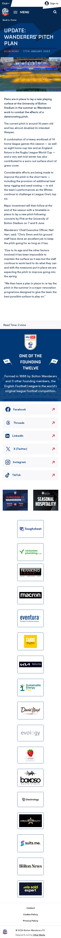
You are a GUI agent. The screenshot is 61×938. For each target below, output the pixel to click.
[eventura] (30, 618)
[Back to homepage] (5, 12)
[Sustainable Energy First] (30, 687)
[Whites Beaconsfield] (30, 755)
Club (5, 3)
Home (13, 20)
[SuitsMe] (30, 843)
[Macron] (30, 595)
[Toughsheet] (30, 529)
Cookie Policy (30, 914)
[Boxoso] (30, 777)
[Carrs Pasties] (30, 641)
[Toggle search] (55, 12)
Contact (30, 908)
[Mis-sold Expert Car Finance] (30, 889)
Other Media (39, 935)
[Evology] (30, 733)
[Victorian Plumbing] (30, 552)
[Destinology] (30, 799)
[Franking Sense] (30, 572)
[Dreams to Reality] (30, 820)
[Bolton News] (30, 866)
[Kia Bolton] (30, 664)
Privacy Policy (30, 920)
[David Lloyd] (30, 710)
